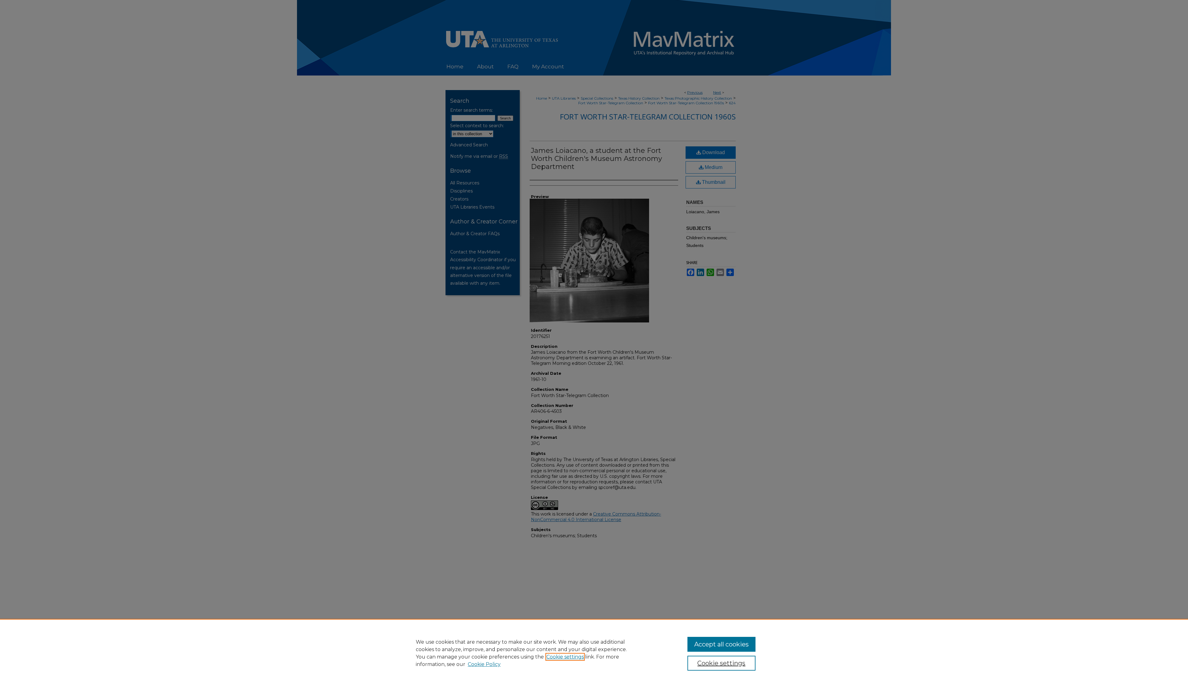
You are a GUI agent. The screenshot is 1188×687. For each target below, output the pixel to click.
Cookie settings (565, 657)
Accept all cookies (721, 644)
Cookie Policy (484, 664)
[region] (594, 653)
